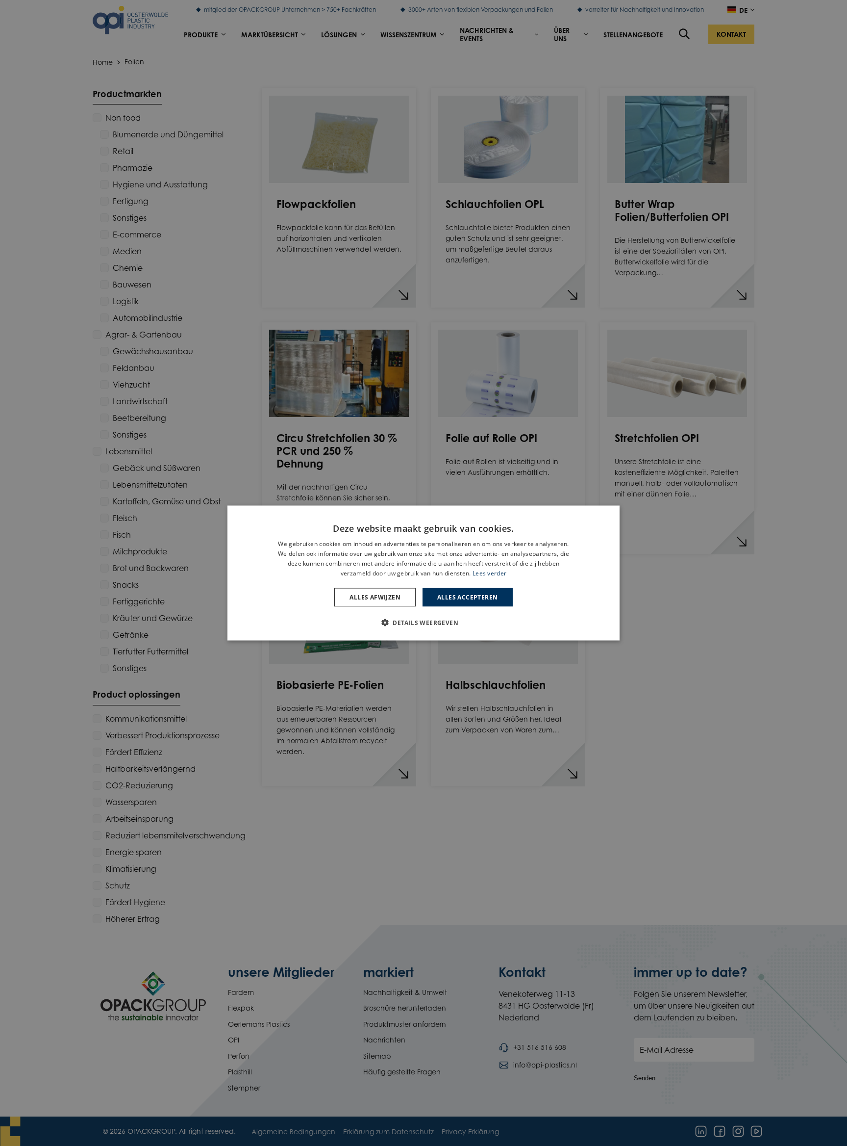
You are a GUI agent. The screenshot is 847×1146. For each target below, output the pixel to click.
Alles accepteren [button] (467, 597)
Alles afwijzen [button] (374, 597)
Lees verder (489, 573)
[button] (423, 622)
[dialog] (423, 573)
